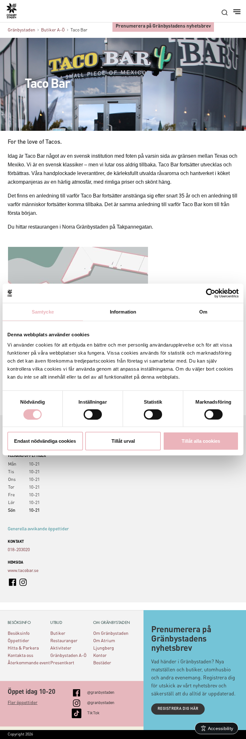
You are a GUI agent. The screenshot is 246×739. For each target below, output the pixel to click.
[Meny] (238, 11)
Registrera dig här (178, 709)
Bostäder (102, 663)
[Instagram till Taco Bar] (23, 582)
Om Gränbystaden (110, 633)
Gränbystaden (21, 30)
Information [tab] (123, 311)
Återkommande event (29, 663)
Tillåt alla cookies (201, 441)
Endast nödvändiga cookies (45, 441)
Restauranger (64, 641)
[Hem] (14, 13)
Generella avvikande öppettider (38, 529)
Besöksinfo (18, 633)
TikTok (93, 712)
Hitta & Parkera (23, 648)
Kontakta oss (20, 655)
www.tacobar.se (23, 570)
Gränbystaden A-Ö (68, 655)
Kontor (100, 655)
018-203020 (19, 550)
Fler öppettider (22, 703)
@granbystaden (100, 692)
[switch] (93, 414)
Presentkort (62, 663)
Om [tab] (203, 311)
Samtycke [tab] (43, 311)
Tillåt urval (123, 441)
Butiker (57, 633)
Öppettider (18, 641)
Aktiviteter (60, 648)
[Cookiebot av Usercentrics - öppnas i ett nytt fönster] (211, 293)
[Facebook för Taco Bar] (12, 582)
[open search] (224, 12)
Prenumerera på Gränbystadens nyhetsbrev (163, 26)
